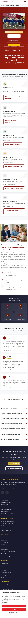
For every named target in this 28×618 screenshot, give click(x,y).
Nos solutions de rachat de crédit (13, 166)
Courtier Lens (4, 544)
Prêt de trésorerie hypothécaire (8, 513)
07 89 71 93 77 (14, 463)
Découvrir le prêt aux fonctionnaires (10, 121)
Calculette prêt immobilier (7, 528)
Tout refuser (14, 609)
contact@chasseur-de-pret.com (11, 488)
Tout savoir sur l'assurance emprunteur (12, 211)
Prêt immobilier (4, 500)
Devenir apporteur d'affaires (7, 575)
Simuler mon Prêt (14, 36)
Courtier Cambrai (5, 540)
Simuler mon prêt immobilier (12, 144)
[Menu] (25, 2)
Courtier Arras (4, 537)
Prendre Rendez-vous (14, 40)
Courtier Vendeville (5, 553)
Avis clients (3, 568)
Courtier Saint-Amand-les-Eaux (8, 551)
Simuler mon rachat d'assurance (8, 525)
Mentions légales (5, 584)
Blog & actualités (5, 565)
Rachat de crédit (4, 504)
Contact (2, 577)
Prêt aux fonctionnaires (6, 502)
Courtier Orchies (4, 549)
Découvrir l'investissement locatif (14, 188)
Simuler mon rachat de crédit (7, 523)
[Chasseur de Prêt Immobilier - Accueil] (5, 2)
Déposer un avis (4, 570)
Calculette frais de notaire (6, 530)
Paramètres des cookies (14, 612)
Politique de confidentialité (7, 587)
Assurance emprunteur (6, 509)
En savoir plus (5, 602)
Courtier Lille (4, 547)
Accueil (2, 5)
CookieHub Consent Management (16, 615)
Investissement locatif (6, 507)
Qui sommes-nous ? (5, 563)
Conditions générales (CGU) (7, 589)
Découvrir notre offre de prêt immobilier (12, 97)
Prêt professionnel (5, 511)
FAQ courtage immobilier (6, 572)
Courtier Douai (4, 542)
